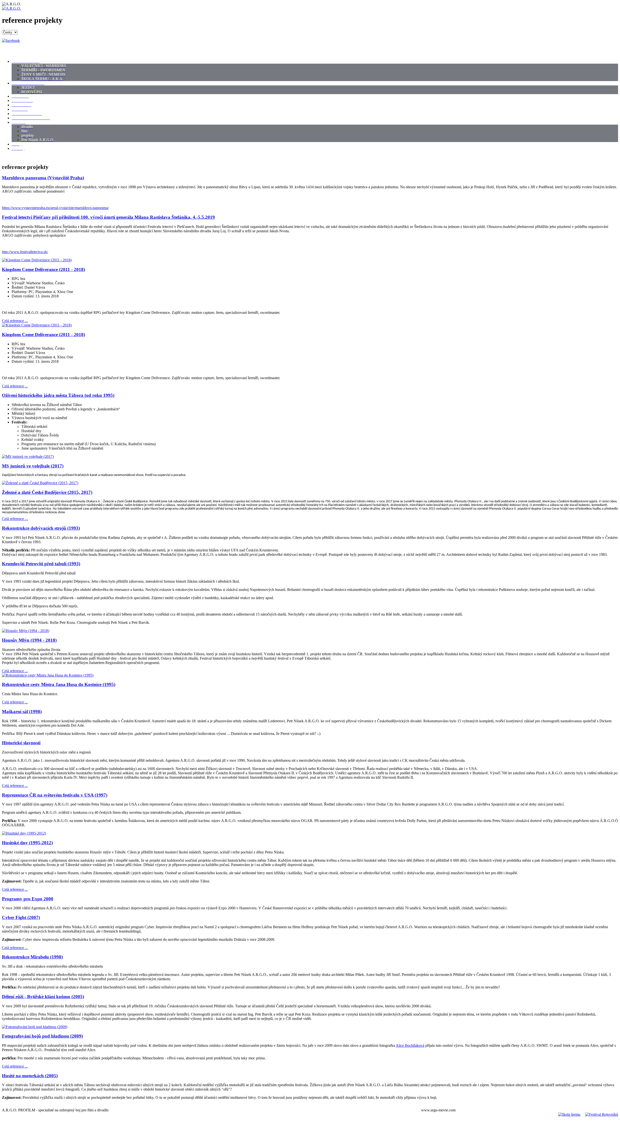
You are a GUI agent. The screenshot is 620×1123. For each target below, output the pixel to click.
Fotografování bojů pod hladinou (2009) (42, 1036)
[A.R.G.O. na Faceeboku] (11, 40)
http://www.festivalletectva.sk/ (25, 252)
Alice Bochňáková (410, 1045)
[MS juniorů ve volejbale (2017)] (28, 456)
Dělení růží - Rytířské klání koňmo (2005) (43, 996)
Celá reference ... (15, 321)
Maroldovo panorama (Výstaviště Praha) (43, 177)
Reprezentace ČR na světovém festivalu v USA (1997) (54, 795)
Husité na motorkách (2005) (30, 1075)
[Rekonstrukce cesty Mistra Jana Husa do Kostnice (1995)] (47, 675)
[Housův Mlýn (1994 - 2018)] (25, 631)
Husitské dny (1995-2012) (27, 842)
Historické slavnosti (21, 742)
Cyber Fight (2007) (21, 917)
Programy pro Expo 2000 (27, 898)
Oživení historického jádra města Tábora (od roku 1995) (58, 395)
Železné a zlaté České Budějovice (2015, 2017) (47, 492)
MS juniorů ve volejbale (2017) (32, 465)
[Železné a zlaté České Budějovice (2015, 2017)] (40, 483)
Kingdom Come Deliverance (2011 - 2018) (43, 269)
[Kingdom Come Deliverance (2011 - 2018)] (37, 260)
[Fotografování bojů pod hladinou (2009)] (34, 1027)
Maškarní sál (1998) (22, 711)
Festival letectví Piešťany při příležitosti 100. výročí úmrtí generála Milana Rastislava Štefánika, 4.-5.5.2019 (108, 217)
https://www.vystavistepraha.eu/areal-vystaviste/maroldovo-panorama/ (55, 208)
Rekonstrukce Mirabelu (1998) (32, 956)
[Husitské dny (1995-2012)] (24, 833)
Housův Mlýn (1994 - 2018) (29, 640)
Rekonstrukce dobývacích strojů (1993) (41, 528)
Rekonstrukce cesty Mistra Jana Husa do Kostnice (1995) (58, 684)
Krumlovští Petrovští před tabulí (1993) (41, 563)
